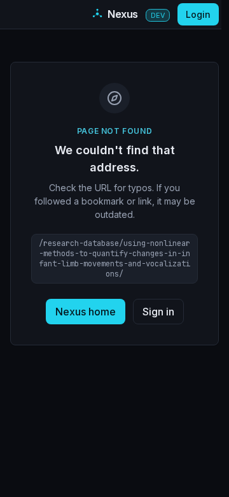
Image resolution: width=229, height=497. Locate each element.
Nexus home (85, 311)
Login (198, 14)
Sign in (158, 311)
